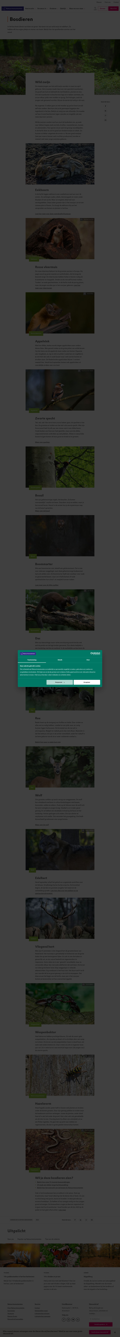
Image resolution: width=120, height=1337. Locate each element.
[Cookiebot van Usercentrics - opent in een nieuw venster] (92, 653)
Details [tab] (60, 660)
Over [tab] (88, 660)
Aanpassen (58, 682)
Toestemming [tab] (31, 660)
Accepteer (87, 682)
